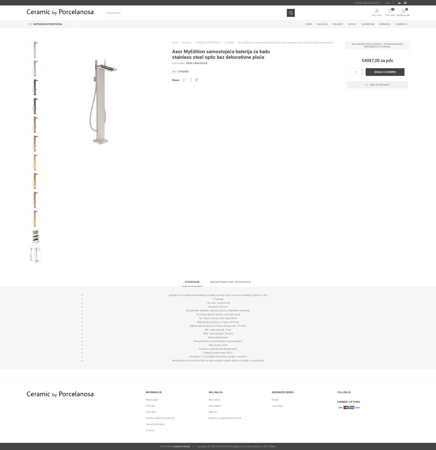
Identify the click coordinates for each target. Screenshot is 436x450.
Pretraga (150, 405)
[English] (405, 2)
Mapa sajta (152, 399)
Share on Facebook (191, 80)
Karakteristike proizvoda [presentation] (230, 282)
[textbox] (195, 13)
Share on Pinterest (196, 80)
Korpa (275, 399)
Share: (176, 80)
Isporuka (150, 412)
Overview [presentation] (192, 282)
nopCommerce (182, 446)
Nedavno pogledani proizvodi (225, 418)
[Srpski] (399, 2)
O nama (150, 430)
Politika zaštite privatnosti (160, 418)
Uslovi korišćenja (155, 424)
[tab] (192, 282)
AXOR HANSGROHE (197, 63)
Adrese (213, 412)
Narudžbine (215, 405)
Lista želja (277, 405)
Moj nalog (377, 15)
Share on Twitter (185, 80)
